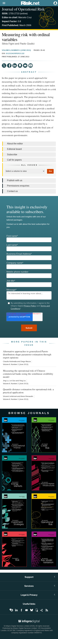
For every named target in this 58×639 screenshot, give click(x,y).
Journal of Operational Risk (23, 9)
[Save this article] (20, 65)
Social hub (41, 610)
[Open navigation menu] (2, 3)
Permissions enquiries (18, 185)
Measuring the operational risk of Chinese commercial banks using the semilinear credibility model (28, 373)
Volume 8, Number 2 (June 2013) (16, 50)
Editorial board (14, 149)
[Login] (55, 2)
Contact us (12, 191)
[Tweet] (4, 65)
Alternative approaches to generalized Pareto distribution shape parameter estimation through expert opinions (27, 354)
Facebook (21, 610)
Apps (36, 610)
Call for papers (14, 159)
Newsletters (26, 610)
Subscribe (12, 154)
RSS (46, 610)
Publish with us (14, 180)
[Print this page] (30, 65)
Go (50, 171)
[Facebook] (9, 65)
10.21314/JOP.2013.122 (15, 54)
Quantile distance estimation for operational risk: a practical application (28, 391)
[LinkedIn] (14, 65)
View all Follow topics (11, 610)
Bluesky (31, 610)
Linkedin (16, 610)
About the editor (15, 143)
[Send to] (25, 65)
